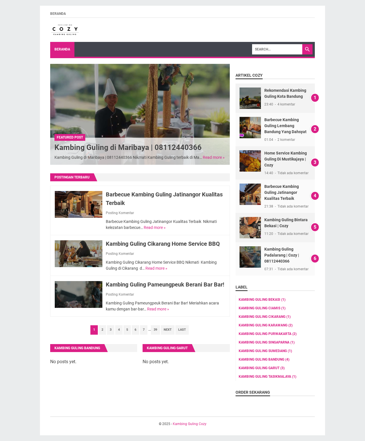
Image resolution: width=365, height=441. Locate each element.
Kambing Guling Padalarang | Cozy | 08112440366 (281, 255)
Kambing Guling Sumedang (265, 351)
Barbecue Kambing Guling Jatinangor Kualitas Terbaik (281, 192)
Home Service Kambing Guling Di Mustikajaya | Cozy (285, 159)
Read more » (214, 157)
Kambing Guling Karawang (266, 325)
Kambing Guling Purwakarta (268, 334)
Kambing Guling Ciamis (262, 308)
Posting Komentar (120, 213)
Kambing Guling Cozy (189, 424)
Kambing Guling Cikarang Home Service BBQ (163, 243)
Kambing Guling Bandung (77, 348)
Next (168, 330)
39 (155, 330)
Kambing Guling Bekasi (262, 300)
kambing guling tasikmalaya (267, 377)
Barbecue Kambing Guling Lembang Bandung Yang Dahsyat (285, 125)
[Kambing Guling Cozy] (65, 30)
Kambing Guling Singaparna (267, 342)
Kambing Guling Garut (167, 348)
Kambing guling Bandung (264, 359)
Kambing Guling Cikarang (265, 317)
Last (182, 330)
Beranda (58, 14)
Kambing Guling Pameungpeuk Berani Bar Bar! (165, 284)
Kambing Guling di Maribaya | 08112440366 (128, 147)
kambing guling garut (262, 368)
